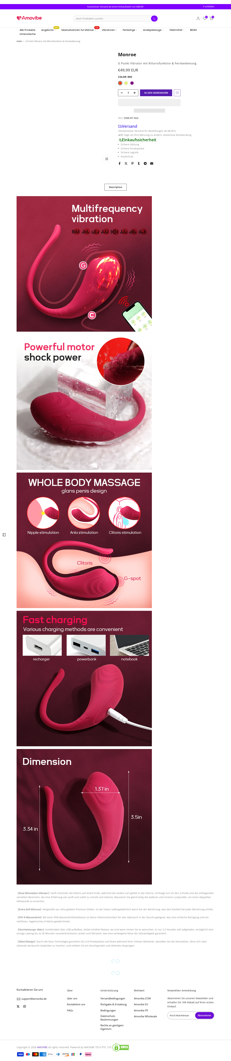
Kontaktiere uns (76, 1004)
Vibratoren (108, 30)
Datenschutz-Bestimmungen (109, 1017)
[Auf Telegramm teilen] (145, 163)
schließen (23, 7)
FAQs (70, 1010)
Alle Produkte (27, 30)
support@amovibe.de (34, 998)
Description (115, 187)
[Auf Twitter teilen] (126, 163)
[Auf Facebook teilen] (119, 163)
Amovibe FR (141, 1010)
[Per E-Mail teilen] (151, 163)
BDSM (193, 30)
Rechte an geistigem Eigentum (112, 1027)
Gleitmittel (175, 30)
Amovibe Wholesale (145, 1016)
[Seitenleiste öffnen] (4, 534)
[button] (149, 102)
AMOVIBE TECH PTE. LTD (97, 1047)
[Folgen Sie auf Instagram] (24, 1006)
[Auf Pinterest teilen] (132, 163)
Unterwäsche (28, 34)
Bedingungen (108, 1010)
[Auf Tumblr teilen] (138, 163)
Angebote (49, 30)
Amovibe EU (141, 1004)
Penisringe (129, 30)
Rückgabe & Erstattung (113, 1004)
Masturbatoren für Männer (80, 30)
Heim (19, 41)
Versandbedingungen (112, 998)
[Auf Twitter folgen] (18, 1006)
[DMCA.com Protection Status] (120, 1047)
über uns (72, 998)
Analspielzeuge (152, 30)
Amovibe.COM (142, 998)
